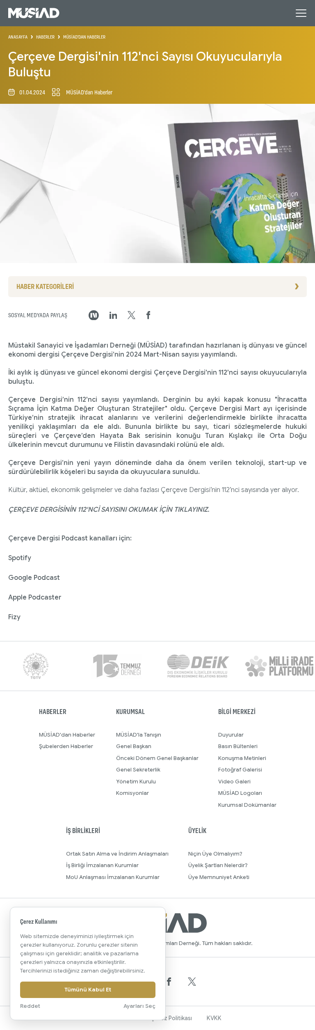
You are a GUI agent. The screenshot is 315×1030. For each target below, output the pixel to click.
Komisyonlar (132, 793)
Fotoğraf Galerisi (240, 769)
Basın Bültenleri (238, 746)
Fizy (14, 617)
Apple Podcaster (35, 597)
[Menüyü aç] (301, 13)
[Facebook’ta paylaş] (148, 315)
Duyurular (231, 734)
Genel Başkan (133, 746)
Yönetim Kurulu (136, 781)
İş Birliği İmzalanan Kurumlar (102, 865)
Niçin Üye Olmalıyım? (215, 853)
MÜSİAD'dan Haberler (67, 734)
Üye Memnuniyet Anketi (218, 877)
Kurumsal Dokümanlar (247, 804)
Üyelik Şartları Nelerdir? (218, 865)
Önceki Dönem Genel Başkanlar (157, 758)
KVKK (214, 1018)
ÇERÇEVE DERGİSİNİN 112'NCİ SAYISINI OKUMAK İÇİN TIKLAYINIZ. (108, 510)
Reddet (30, 1006)
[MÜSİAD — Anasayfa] (33, 13)
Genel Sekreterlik (138, 769)
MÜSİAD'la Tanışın (138, 734)
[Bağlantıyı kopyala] (94, 315)
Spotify (19, 558)
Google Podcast (34, 578)
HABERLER (45, 36)
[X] (192, 981)
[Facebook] (169, 981)
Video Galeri (234, 781)
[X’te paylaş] (131, 315)
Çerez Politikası (171, 1018)
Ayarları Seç (139, 1006)
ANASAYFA (17, 36)
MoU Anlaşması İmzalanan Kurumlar (113, 877)
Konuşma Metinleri (242, 758)
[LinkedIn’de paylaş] (113, 315)
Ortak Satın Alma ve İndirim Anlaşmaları (117, 853)
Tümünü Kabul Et (87, 989)
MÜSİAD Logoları (240, 793)
